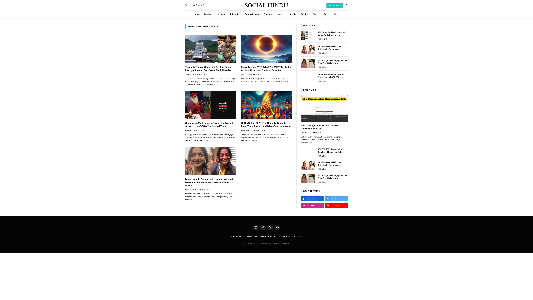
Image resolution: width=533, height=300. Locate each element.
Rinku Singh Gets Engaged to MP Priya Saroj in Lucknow (332, 61)
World (336, 14)
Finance (268, 14)
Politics (304, 14)
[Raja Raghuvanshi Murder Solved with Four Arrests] (308, 49)
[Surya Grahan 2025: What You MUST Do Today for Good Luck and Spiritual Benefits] (266, 49)
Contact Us (251, 236)
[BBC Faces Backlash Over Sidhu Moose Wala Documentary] (308, 35)
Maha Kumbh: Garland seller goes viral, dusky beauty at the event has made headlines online (210, 182)
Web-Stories (335, 5)
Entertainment (252, 14)
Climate (222, 14)
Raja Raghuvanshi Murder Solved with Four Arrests (329, 47)
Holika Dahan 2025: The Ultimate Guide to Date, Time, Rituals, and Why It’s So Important (266, 125)
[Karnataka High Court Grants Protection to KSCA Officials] (308, 77)
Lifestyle (292, 14)
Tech (326, 14)
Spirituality (190, 74)
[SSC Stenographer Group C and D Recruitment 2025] (324, 108)
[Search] (346, 5)
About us (236, 236)
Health (279, 14)
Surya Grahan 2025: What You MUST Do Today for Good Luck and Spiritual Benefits (266, 69)
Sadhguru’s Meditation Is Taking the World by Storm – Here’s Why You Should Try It (210, 125)
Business (208, 14)
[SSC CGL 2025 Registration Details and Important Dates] (308, 152)
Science (244, 74)
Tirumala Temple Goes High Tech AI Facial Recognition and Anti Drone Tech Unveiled (208, 69)
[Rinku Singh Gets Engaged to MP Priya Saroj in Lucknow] (308, 63)
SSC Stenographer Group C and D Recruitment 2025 (319, 127)
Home (197, 14)
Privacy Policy (269, 236)
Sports (316, 14)
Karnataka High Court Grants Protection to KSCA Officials (331, 75)
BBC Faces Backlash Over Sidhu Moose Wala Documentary (332, 33)
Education (235, 14)
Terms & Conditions (291, 236)
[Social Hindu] (266, 5)
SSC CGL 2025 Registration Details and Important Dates (330, 150)
